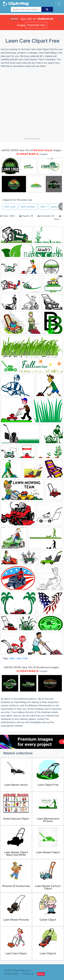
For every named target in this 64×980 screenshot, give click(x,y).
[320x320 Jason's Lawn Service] (52, 435)
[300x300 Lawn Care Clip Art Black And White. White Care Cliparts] (30, 303)
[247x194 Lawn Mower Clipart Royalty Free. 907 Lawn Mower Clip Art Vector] (18, 579)
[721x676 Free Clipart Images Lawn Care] (49, 386)
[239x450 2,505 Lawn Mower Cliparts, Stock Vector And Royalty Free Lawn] (34, 323)
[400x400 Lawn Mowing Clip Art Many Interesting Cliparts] (9, 558)
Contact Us (28, 973)
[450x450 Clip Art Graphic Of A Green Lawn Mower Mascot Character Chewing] (32, 285)
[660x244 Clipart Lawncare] (41, 367)
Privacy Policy (12, 973)
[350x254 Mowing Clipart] (45, 644)
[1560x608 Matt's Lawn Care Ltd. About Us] (43, 252)
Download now (36, 25)
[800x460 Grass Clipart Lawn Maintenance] (20, 435)
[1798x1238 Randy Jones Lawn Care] (50, 624)
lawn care (10, 206)
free (25, 658)
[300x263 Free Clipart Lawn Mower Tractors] (16, 411)
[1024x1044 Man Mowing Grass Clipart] (50, 579)
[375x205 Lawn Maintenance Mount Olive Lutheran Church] (22, 491)
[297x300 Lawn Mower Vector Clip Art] (13, 324)
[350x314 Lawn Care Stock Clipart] (29, 558)
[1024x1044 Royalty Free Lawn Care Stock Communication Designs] (10, 285)
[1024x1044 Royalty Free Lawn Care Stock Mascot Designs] (13, 645)
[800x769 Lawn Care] (26, 453)
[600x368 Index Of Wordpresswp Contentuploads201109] (16, 236)
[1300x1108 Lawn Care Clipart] (52, 303)
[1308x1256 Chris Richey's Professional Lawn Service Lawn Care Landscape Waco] (9, 367)
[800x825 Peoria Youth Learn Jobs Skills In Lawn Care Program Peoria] (9, 624)
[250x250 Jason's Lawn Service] (10, 303)
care (18, 658)
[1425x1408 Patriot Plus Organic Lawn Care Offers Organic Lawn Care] (50, 604)
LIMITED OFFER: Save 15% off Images (31, 150)
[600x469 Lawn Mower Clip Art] (18, 515)
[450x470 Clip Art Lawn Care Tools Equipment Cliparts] (9, 268)
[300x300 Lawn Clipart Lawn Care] (28, 268)
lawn (43, 206)
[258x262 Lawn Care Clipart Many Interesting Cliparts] (11, 470)
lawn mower (28, 206)
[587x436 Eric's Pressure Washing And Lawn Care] (17, 386)
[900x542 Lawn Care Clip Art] (50, 453)
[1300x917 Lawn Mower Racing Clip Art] (45, 539)
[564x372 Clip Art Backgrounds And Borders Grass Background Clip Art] (48, 236)
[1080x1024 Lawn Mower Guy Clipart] (14, 539)
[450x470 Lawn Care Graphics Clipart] (33, 470)
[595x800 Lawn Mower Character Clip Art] (54, 491)
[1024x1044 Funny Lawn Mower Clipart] (53, 285)
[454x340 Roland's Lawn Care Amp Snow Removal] (51, 267)
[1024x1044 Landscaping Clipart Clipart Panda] (8, 453)
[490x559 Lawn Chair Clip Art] (54, 470)
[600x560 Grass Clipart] (48, 411)
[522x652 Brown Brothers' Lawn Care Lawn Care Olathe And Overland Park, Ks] (53, 323)
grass (54, 206)
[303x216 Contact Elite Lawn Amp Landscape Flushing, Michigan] (11, 252)
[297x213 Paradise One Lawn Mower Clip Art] (18, 604)
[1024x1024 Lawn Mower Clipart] (50, 515)
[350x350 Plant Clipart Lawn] (27, 624)
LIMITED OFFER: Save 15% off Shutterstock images (31, 667)
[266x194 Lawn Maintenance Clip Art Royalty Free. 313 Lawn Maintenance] (51, 558)
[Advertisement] (32, 104)
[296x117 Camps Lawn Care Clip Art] (32, 348)
